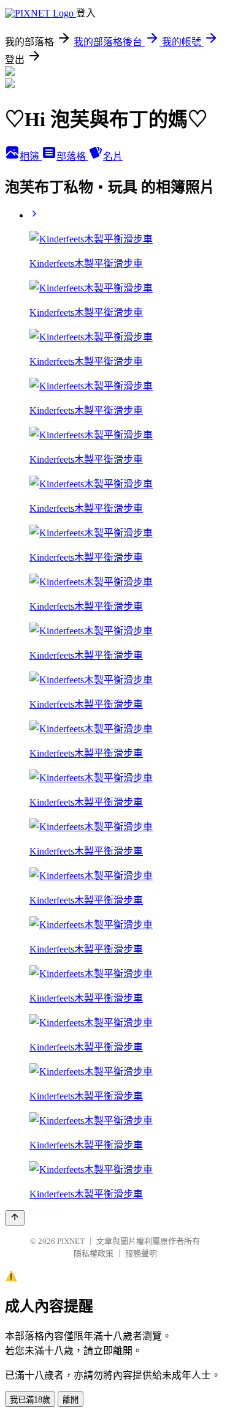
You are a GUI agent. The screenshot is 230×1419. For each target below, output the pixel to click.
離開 (71, 1399)
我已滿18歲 (30, 1399)
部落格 (72, 156)
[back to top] (15, 1218)
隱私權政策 (93, 1253)
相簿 (31, 156)
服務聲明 (141, 1253)
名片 (113, 156)
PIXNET (71, 1241)
